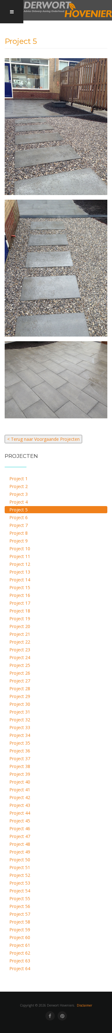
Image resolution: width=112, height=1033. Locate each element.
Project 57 (19, 914)
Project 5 (18, 510)
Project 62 (19, 953)
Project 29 (19, 696)
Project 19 (19, 618)
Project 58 (19, 922)
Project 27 (19, 681)
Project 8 (18, 533)
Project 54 (19, 891)
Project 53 (19, 883)
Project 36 (19, 751)
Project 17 (19, 603)
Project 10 (19, 548)
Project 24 (19, 657)
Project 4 (18, 502)
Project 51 (19, 867)
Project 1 (18, 479)
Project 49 (19, 852)
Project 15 (19, 587)
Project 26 (19, 673)
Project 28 (19, 688)
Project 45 (19, 821)
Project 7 (18, 525)
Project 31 (19, 712)
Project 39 (19, 774)
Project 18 (19, 611)
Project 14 (19, 580)
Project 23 (19, 650)
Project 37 (19, 758)
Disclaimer (84, 1005)
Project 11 (19, 556)
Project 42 (19, 797)
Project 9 (18, 541)
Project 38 (19, 766)
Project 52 (19, 875)
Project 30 (19, 704)
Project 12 (19, 564)
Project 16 (19, 595)
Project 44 (19, 813)
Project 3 (18, 494)
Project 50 (19, 860)
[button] (56, 126)
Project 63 (19, 961)
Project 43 (19, 805)
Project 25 (19, 665)
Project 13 (19, 572)
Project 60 (19, 937)
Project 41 (19, 790)
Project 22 (19, 642)
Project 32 (19, 720)
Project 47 (19, 836)
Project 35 (19, 743)
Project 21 (19, 634)
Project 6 (18, 517)
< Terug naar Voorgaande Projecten (43, 439)
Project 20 (19, 626)
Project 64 (19, 968)
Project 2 (18, 486)
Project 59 (19, 930)
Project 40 (19, 782)
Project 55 (19, 898)
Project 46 (19, 828)
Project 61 (19, 945)
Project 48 (19, 844)
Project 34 (19, 735)
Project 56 (19, 906)
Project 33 (19, 727)
